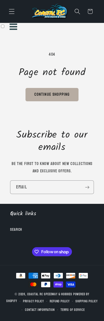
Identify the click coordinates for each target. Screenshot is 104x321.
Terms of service (73, 310)
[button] (11, 11)
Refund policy (59, 301)
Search (16, 229)
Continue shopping (52, 94)
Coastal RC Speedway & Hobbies (49, 294)
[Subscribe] (87, 187)
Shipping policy (86, 301)
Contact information (40, 310)
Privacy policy (33, 301)
